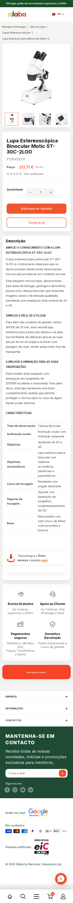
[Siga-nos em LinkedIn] (30, 790)
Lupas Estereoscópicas (16, 32)
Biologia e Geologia (13, 26)
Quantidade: (15, 189)
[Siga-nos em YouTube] (23, 790)
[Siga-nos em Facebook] (7, 790)
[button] (61, 879)
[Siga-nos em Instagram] (15, 790)
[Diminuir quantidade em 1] (30, 192)
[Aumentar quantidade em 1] (51, 192)
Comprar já (36, 222)
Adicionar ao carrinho (36, 208)
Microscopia (37, 26)
